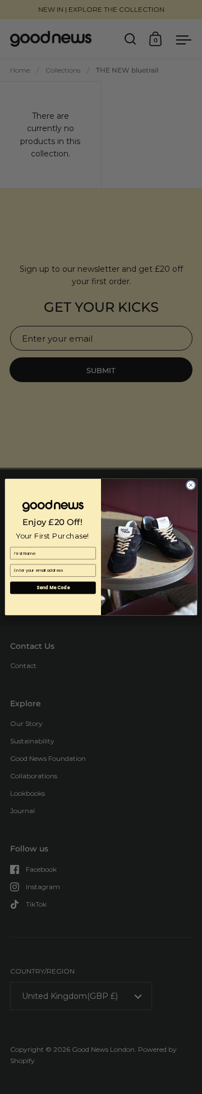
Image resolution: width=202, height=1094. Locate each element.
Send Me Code (53, 588)
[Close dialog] (190, 485)
